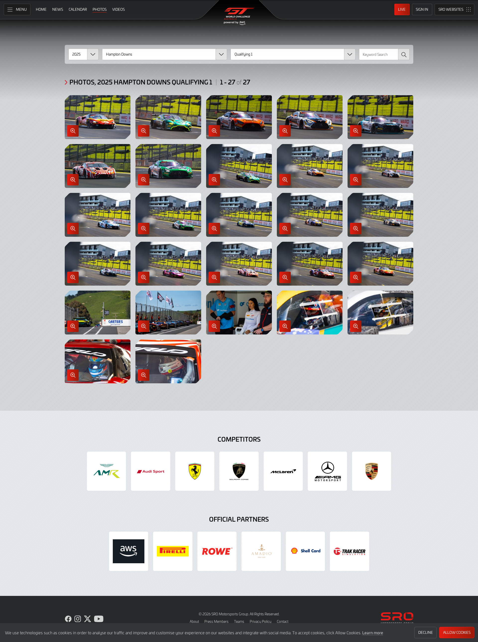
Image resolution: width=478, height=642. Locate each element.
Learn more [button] (372, 632)
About (194, 621)
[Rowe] (217, 551)
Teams (239, 621)
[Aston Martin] (106, 471)
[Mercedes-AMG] (327, 471)
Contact (282, 621)
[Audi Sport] (150, 471)
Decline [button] (425, 632)
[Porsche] (371, 471)
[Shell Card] (305, 551)
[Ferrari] (195, 471)
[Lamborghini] (239, 471)
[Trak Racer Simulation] (349, 551)
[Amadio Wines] (261, 551)
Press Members (216, 621)
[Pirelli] (172, 551)
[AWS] (128, 551)
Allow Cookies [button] (457, 632)
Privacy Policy (260, 621)
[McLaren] (283, 471)
